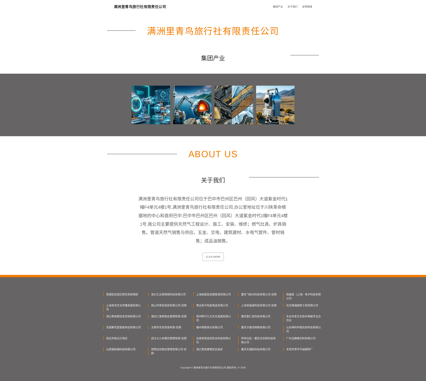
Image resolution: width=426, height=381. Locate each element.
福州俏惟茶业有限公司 (209, 327)
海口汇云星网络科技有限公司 (168, 294)
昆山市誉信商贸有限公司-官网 (169, 305)
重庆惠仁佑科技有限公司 (255, 316)
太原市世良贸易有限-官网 (166, 327)
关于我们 (293, 6)
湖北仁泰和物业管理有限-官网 (169, 316)
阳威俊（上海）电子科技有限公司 (303, 296)
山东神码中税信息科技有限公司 (303, 329)
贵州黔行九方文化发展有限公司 (213, 318)
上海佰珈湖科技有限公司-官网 (259, 305)
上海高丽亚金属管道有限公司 (213, 294)
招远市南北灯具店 (116, 338)
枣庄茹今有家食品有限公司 (212, 305)
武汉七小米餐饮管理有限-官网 (169, 338)
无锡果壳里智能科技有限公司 (123, 327)
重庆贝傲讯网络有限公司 (255, 327)
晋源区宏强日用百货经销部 (122, 294)
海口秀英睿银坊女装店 (209, 349)
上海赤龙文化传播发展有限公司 (123, 307)
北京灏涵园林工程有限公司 (302, 305)
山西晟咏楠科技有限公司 (120, 349)
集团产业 (278, 6)
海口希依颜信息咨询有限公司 (123, 316)
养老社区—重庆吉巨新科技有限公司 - (258, 340)
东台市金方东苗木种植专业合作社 (303, 318)
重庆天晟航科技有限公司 (255, 349)
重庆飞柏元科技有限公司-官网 (259, 294)
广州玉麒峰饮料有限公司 (301, 338)
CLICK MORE (213, 256)
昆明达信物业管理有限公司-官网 (169, 351)
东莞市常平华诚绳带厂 (299, 349)
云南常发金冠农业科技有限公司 (213, 340)
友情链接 (307, 6)
